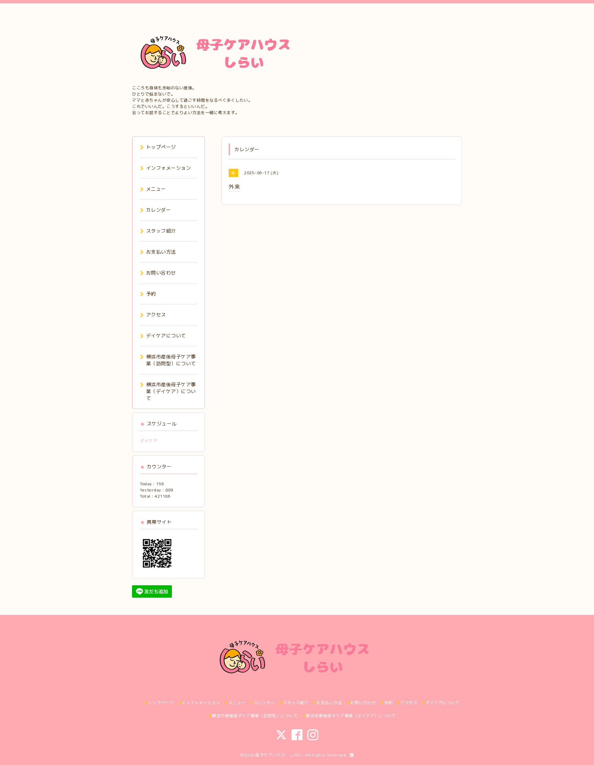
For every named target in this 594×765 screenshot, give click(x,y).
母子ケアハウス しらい (278, 755)
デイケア (148, 441)
